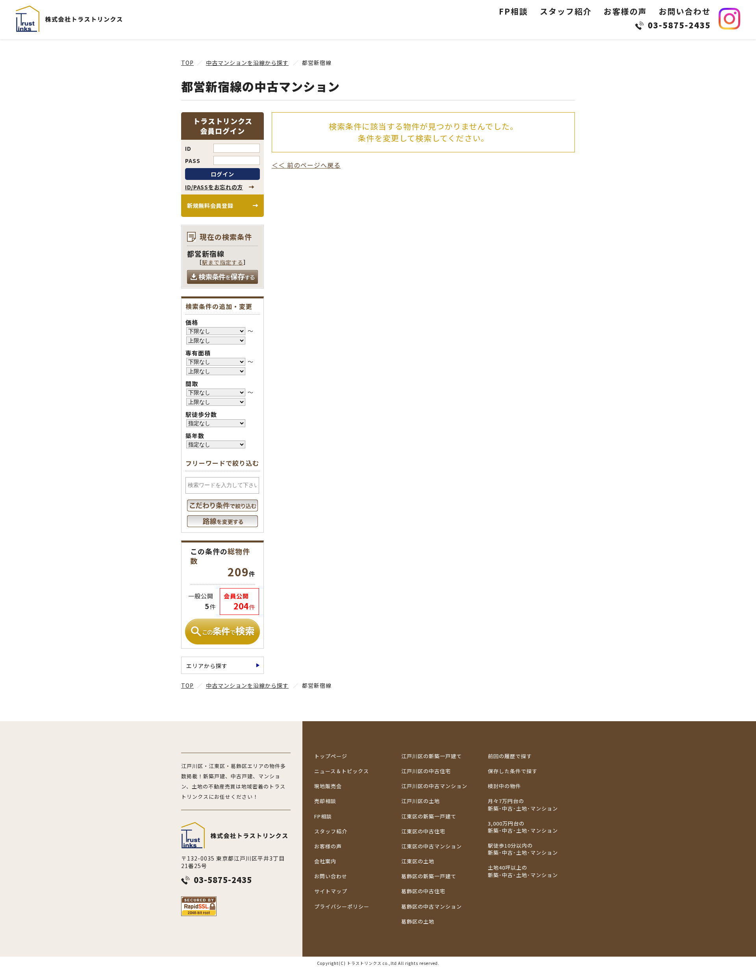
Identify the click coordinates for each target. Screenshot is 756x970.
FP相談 (513, 11)
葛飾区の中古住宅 (423, 891)
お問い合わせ (685, 11)
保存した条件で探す (512, 771)
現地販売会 (328, 786)
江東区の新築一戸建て (428, 816)
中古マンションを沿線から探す (247, 63)
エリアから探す (207, 666)
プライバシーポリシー (341, 906)
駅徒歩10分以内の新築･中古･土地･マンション (523, 849)
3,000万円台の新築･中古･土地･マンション (523, 827)
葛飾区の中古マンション (431, 906)
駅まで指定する (222, 262)
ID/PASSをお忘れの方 (214, 187)
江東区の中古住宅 (423, 831)
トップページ (330, 756)
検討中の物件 (504, 786)
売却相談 (325, 801)
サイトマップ (330, 891)
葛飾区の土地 (417, 921)
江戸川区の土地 (420, 801)
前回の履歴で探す (510, 756)
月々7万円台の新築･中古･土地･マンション (523, 805)
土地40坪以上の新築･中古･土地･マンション (523, 871)
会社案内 (325, 861)
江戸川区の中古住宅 (426, 771)
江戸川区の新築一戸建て (431, 756)
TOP (187, 63)
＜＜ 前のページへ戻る (306, 165)
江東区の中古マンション (431, 846)
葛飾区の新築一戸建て (428, 876)
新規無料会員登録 (210, 205)
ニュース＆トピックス (341, 771)
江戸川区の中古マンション (434, 786)
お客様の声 (625, 11)
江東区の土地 (417, 861)
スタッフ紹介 (566, 11)
